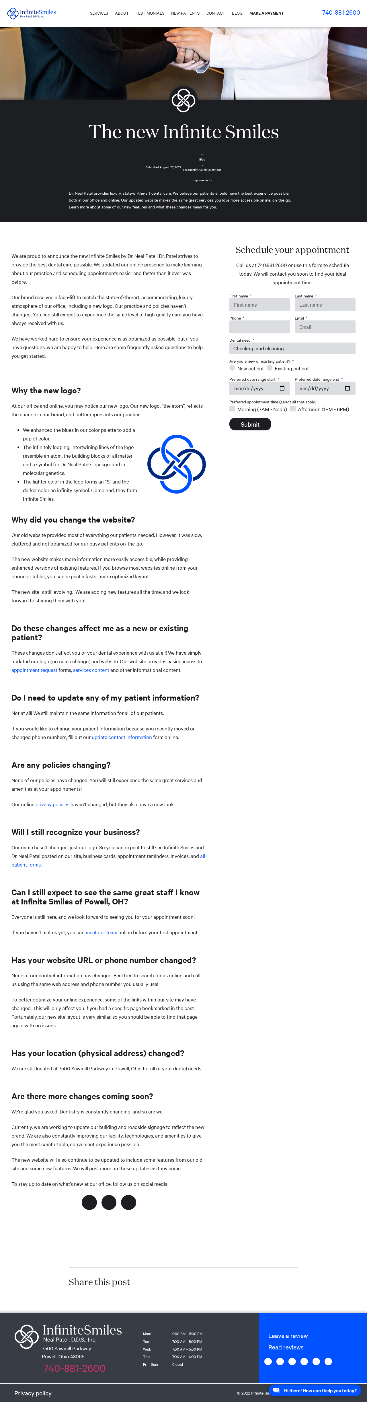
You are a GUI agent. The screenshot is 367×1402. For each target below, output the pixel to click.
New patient (250, 368)
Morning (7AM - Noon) (262, 409)
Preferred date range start (253, 379)
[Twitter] (109, 1202)
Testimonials (150, 13)
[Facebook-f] (89, 1202)
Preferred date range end (317, 379)
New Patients (185, 13)
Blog (237, 13)
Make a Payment (266, 13)
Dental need (240, 340)
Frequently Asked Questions (202, 169)
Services (99, 13)
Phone (235, 318)
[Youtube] (328, 1361)
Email (300, 318)
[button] (286, 1335)
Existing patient (292, 368)
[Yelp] (316, 1361)
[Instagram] (128, 1202)
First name (239, 295)
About (122, 13)
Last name (304, 295)
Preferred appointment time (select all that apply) (272, 401)
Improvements (202, 180)
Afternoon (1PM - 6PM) (323, 409)
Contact (215, 13)
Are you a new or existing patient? (260, 361)
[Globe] (280, 1361)
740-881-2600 (341, 12)
